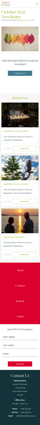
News (26, 20)
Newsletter (20, 73)
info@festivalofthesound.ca (25, 416)
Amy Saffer (20, 20)
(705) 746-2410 (26, 408)
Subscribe (20, 364)
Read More (24, 148)
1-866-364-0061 (26, 412)
